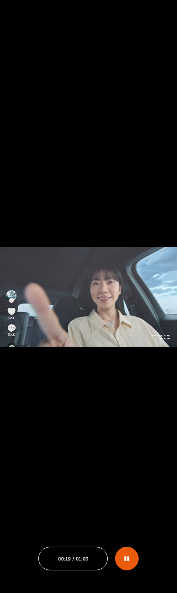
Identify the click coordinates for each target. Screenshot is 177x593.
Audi (26, 431)
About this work (52, 479)
